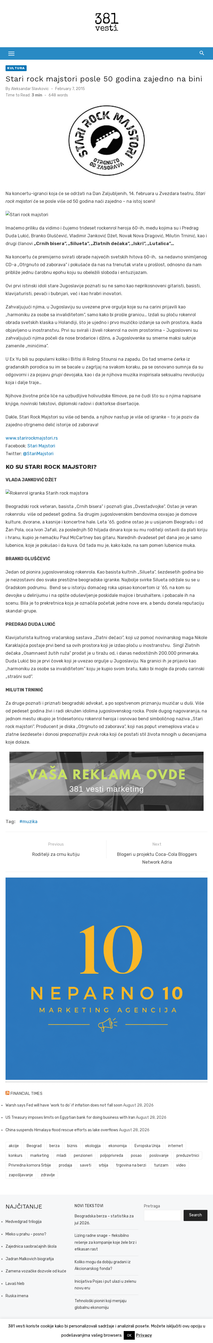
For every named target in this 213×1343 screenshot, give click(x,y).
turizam (161, 1165)
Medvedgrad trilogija (24, 1221)
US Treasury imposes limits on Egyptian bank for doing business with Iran (70, 1117)
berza (54, 1145)
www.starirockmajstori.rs (32, 438)
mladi (61, 1155)
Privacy (144, 1335)
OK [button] (129, 1335)
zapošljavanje (21, 1175)
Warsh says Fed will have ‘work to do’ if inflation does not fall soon (64, 1105)
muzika (29, 821)
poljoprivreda (111, 1155)
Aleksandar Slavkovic (30, 88)
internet (175, 1145)
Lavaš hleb (15, 1283)
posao (136, 1155)
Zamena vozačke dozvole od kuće (36, 1271)
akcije (14, 1145)
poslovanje (159, 1155)
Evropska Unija (147, 1145)
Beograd (34, 1145)
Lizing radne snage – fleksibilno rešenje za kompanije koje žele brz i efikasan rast (105, 1242)
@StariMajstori (38, 453)
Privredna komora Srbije (30, 1165)
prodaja (65, 1165)
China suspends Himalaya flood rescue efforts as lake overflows (62, 1130)
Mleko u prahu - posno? (26, 1234)
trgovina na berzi (131, 1165)
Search (195, 1215)
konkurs (15, 1155)
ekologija (93, 1145)
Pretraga (152, 1206)
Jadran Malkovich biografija (30, 1259)
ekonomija (117, 1145)
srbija (103, 1165)
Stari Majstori (41, 446)
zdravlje (48, 1175)
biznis (72, 1145)
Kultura (16, 68)
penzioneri (83, 1155)
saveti (85, 1165)
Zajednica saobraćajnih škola (31, 1246)
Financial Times (27, 1093)
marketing (39, 1155)
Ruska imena (17, 1296)
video (181, 1165)
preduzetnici (187, 1155)
